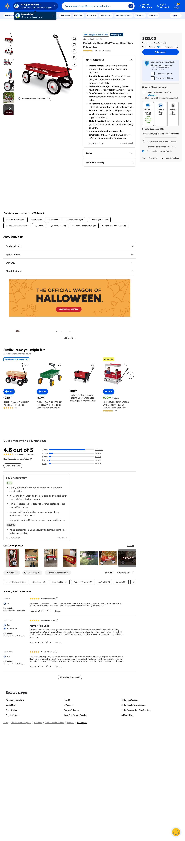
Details (169, 151)
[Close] (53, 15)
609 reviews (29, 454)
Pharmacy (91, 15)
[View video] (74, 57)
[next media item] (74, 63)
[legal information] (165, 43)
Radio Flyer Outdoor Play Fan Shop (136, 710)
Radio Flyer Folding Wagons (133, 705)
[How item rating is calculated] (31, 459)
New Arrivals (106, 15)
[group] (97, 50)
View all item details (96, 143)
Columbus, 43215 (157, 129)
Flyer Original (11, 710)
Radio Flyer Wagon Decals (75, 715)
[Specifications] (132, 254)
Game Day (140, 15)
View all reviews (13, 466)
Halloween (65, 15)
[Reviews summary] (100, 50)
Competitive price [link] (18, 520)
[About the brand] (132, 271)
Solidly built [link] (15, 487)
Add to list (153, 158)
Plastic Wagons (12, 715)
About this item (13, 236)
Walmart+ (153, 15)
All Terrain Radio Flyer (15, 700)
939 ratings (106, 50)
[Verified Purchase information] (57, 598)
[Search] (130, 6)
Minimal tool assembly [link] (20, 503)
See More (68, 337)
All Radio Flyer (127, 715)
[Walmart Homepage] (7, 6)
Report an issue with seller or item (161, 147)
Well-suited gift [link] (17, 495)
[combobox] (98, 6)
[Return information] (176, 47)
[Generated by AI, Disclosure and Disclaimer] (132, 143)
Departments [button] (11, 15)
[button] (145, 6)
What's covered (165, 65)
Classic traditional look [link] (20, 512)
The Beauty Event (123, 15)
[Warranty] (132, 263)
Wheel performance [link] (19, 529)
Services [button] (29, 15)
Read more (34, 637)
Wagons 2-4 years (71, 710)
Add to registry (172, 158)
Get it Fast (78, 15)
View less (60, 538)
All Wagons (68, 705)
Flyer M (67, 700)
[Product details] (132, 246)
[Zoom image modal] (74, 50)
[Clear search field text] (124, 6)
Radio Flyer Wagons (129, 700)
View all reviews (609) (70, 677)
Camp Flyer (11, 705)
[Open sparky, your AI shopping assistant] (176, 832)
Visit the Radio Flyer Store (94, 39)
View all (130, 545)
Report (58, 611)
